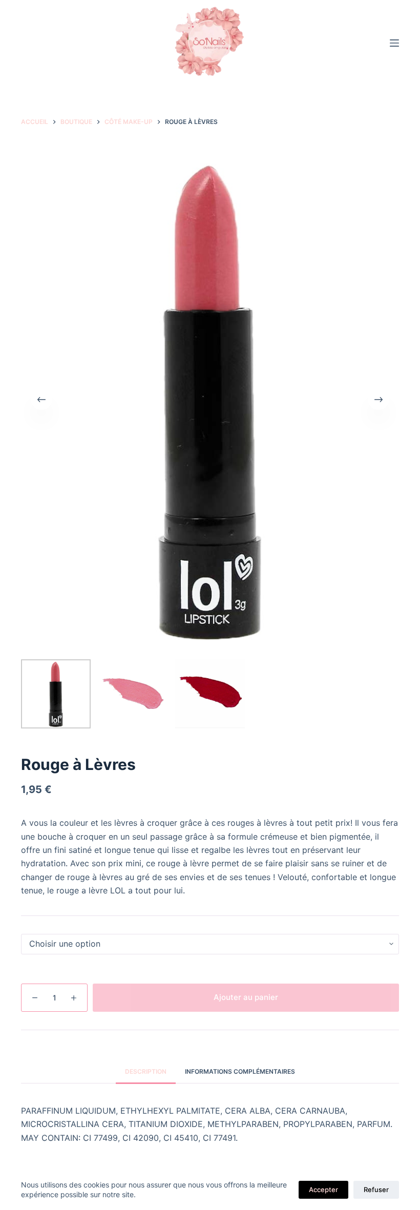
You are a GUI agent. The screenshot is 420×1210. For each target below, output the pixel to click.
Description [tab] (145, 1071)
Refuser (376, 1189)
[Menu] (394, 43)
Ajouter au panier (246, 997)
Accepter (323, 1189)
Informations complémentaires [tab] (240, 1071)
